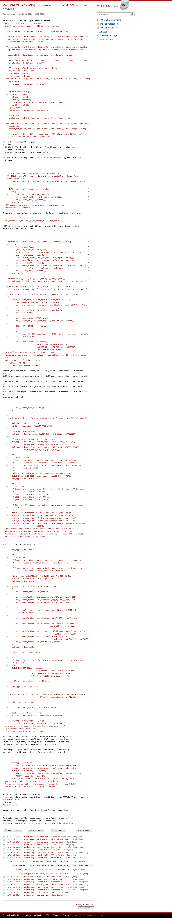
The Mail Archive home (110, 20)
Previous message (13, 830)
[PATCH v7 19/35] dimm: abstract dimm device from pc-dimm (35, 837)
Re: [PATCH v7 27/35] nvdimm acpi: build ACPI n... (45, 870)
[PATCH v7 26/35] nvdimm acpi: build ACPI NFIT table (32, 855)
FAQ (48, 915)
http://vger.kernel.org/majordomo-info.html (51, 823)
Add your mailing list (34, 915)
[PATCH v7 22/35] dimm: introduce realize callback (31, 845)
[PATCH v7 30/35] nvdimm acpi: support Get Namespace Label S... (38, 882)
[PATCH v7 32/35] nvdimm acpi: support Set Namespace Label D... (38, 890)
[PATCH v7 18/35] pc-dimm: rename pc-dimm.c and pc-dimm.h (35, 842)
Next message (84, 830)
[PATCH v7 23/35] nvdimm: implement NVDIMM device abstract (36, 847)
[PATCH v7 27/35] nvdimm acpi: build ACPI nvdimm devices (34, 858)
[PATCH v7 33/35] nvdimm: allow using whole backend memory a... (38, 884)
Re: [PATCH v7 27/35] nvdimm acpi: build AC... (48, 874)
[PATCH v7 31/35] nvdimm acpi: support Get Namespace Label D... (38, 887)
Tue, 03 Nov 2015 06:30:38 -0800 (31, 14)
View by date (58, 830)
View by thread (36, 830)
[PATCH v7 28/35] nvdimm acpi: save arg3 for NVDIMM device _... (38, 879)
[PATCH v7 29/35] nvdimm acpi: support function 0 (31, 850)
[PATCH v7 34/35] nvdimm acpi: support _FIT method (31, 892)
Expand (103, 31)
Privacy (66, 915)
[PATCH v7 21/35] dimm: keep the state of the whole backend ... (38, 839)
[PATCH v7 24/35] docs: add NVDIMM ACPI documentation (33, 877)
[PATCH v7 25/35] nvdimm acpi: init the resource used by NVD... (38, 853)
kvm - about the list (108, 28)
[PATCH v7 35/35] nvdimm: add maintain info (28, 895)
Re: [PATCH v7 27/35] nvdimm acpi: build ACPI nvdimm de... (40, 861)
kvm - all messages (108, 24)
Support (56, 915)
